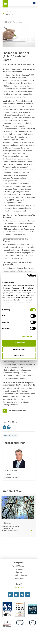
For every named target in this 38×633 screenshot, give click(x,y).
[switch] (33, 316)
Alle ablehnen (19, 356)
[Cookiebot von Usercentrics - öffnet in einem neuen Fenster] (27, 275)
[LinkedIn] (10, 594)
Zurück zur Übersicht (10, 13)
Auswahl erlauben (19, 349)
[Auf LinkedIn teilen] (4, 427)
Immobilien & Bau (10, 436)
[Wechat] (22, 594)
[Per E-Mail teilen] (9, 427)
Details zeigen (27, 336)
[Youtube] (16, 594)
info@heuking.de (19, 587)
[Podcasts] (27, 594)
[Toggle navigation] (5, 3)
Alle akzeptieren (19, 343)
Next (23, 543)
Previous (15, 543)
